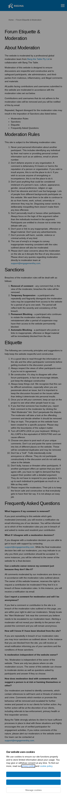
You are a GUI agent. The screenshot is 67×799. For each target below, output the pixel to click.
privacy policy (28, 766)
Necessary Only (33, 774)
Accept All (33, 782)
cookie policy (46, 766)
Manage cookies (33, 790)
